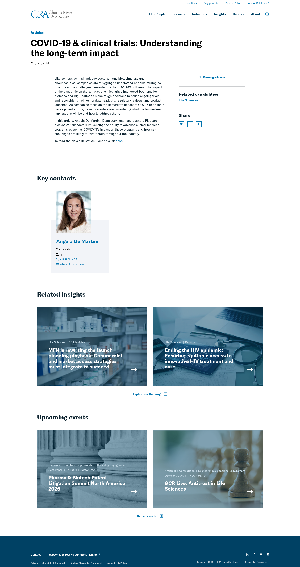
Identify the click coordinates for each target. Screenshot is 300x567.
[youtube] (261, 554)
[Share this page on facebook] (199, 124)
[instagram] (268, 554)
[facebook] (254, 554)
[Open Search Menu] (267, 14)
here (119, 141)
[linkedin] (247, 554)
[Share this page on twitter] (181, 124)
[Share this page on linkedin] (190, 124)
